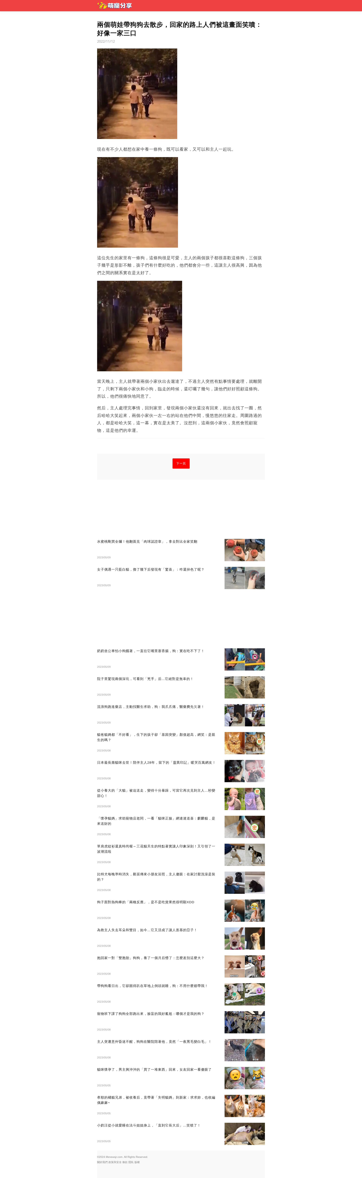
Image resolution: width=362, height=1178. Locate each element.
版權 (137, 1162)
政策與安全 (115, 1162)
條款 (125, 1162)
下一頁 (181, 463)
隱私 (131, 1162)
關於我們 (102, 1162)
